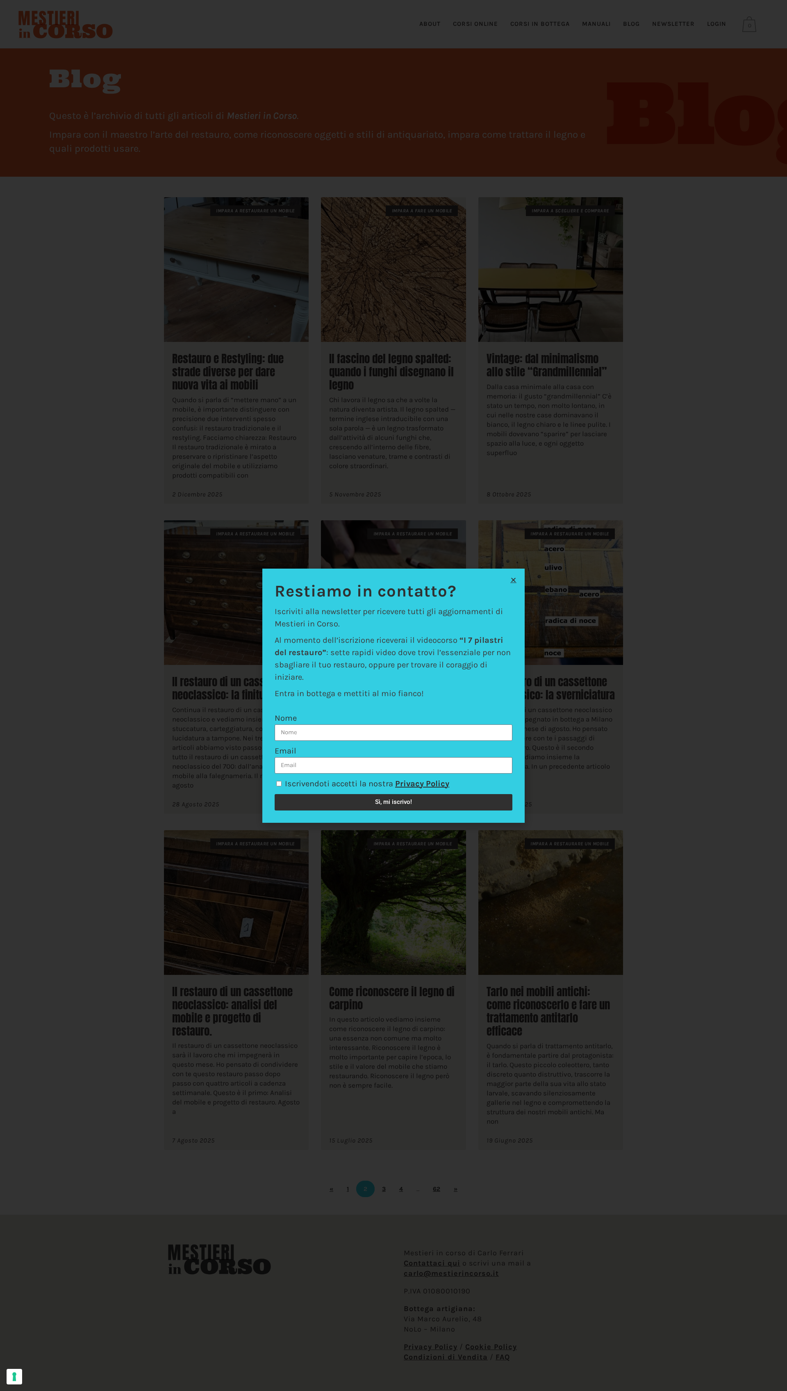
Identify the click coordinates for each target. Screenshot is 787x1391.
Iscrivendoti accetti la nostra (367, 783)
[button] (513, 580)
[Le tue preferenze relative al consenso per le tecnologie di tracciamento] (14, 1376)
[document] (393, 695)
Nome (286, 718)
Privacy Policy (422, 783)
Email (285, 751)
